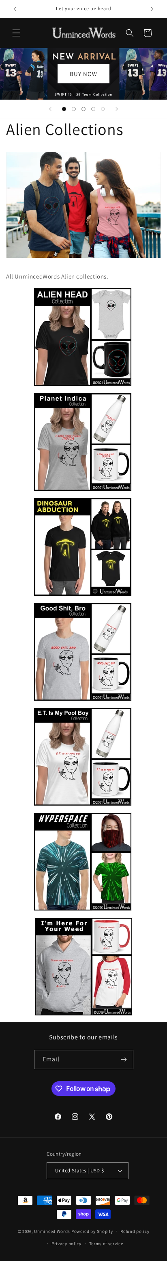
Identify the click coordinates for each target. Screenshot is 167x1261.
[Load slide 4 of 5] (93, 109)
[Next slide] (117, 109)
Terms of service (106, 1243)
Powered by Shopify (92, 1231)
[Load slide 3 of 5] (83, 109)
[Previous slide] (50, 109)
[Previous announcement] (15, 9)
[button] (16, 33)
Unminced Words (52, 1231)
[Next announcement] (152, 9)
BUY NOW (83, 73)
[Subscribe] (124, 1059)
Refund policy (134, 1231)
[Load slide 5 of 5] (103, 109)
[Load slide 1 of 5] (64, 109)
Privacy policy (66, 1243)
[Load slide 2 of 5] (74, 109)
